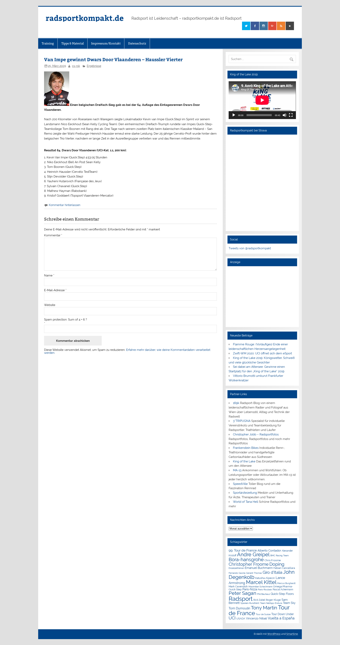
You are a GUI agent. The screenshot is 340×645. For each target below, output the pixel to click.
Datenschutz (137, 43)
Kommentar (53, 235)
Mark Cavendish (238, 586)
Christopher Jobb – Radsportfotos (256, 434)
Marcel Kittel (261, 582)
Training (48, 43)
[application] (262, 100)
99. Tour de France (243, 550)
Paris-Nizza (249, 589)
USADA (240, 618)
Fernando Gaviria (237, 573)
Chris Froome (272, 560)
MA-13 (237, 470)
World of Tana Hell (245, 502)
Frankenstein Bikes (246, 448)
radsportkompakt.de (85, 18)
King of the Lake (244, 461)
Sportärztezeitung (245, 492)
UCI (232, 618)
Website (49, 305)
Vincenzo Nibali (256, 618)
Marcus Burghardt (286, 583)
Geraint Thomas (254, 573)
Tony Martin (264, 608)
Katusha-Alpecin (265, 578)
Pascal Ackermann (283, 589)
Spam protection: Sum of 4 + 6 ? (65, 319)
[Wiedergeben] (234, 115)
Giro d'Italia (272, 572)
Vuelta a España (281, 618)
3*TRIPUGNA (241, 421)
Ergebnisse (94, 65)
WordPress (273, 633)
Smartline (292, 633)
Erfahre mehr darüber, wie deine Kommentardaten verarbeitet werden (127, 351)
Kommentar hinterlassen (64, 205)
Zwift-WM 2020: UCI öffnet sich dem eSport (262, 353)
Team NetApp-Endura (271, 603)
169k (236, 403)
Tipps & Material (72, 43)
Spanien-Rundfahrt (249, 603)
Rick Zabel (259, 600)
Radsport (241, 598)
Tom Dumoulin (239, 608)
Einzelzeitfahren (236, 568)
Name (49, 275)
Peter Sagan (242, 593)
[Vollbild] (291, 115)
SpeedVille (240, 484)
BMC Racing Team (279, 555)
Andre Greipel (253, 554)
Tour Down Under (282, 614)
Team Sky (289, 602)
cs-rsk (76, 65)
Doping (276, 564)
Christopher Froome (249, 564)
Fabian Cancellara (284, 567)
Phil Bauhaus (263, 594)
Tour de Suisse (263, 614)
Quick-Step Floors (282, 593)
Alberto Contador (269, 550)
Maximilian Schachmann (260, 586)
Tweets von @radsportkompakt (250, 248)
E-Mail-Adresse (55, 290)
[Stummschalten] (284, 115)
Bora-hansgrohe (246, 559)
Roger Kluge (273, 599)
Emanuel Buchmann (259, 568)
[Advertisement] (262, 296)
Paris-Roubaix (265, 589)
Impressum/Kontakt (106, 43)
